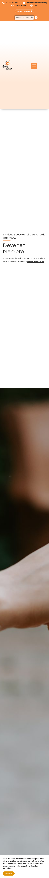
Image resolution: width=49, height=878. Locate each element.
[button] (34, 66)
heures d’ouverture (35, 262)
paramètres (7, 868)
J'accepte (8, 873)
